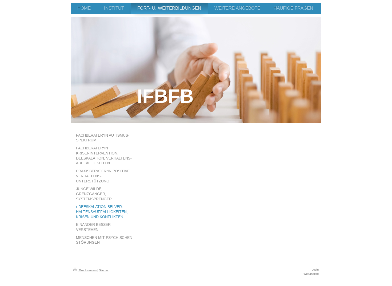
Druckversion (87, 270)
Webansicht (311, 273)
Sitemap (104, 270)
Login (315, 269)
